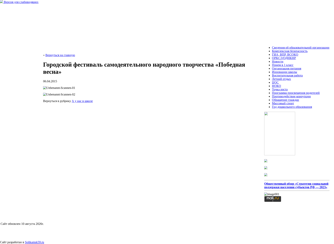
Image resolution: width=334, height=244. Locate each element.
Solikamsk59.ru (34, 242)
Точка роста (280, 89)
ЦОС (275, 82)
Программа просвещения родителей (296, 93)
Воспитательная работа (287, 75)
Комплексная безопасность (290, 51)
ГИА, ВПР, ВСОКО (285, 54)
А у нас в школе (82, 101)
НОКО (276, 86)
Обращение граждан (285, 99)
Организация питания (286, 68)
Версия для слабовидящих (20, 2)
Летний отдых (281, 79)
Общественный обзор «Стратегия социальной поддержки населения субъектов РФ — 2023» (296, 185)
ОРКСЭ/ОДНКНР (284, 58)
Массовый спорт (283, 103)
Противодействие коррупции (291, 96)
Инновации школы (284, 72)
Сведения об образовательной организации (300, 47)
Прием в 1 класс (282, 65)
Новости (277, 61)
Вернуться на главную (60, 55)
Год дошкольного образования (292, 106)
